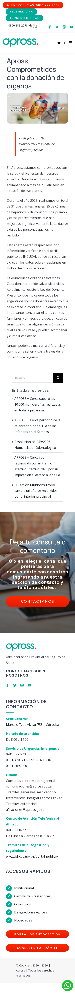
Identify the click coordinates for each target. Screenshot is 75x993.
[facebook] (49, 27)
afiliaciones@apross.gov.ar (26, 809)
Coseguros (22, 904)
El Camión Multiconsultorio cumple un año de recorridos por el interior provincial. (35, 491)
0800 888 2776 (18, 25)
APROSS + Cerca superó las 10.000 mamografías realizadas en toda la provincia (37, 404)
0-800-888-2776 (17, 830)
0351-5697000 (16, 766)
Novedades (23, 920)
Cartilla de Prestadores (32, 896)
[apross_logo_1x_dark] (21, 40)
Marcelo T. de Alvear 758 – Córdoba (32, 724)
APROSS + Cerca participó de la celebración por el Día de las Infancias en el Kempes (37, 426)
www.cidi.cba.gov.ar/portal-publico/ (32, 856)
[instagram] (64, 27)
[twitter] (57, 27)
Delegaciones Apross (30, 912)
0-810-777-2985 (17, 754)
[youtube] (71, 27)
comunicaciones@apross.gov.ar (29, 786)
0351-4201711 (16, 760)
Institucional (24, 888)
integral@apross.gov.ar (44, 798)
